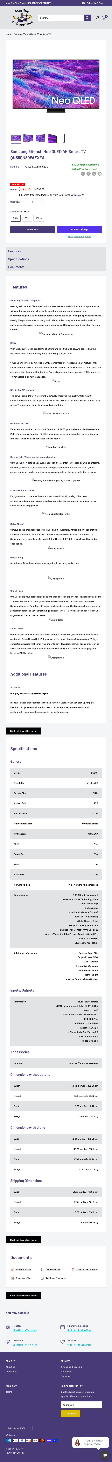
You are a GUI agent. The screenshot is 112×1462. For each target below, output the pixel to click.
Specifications (18, 259)
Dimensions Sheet (23, 1278)
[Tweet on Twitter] (94, 173)
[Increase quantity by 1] (40, 202)
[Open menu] (7, 18)
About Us (10, 1366)
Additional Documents (56, 1278)
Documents (16, 267)
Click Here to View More (25, 1330)
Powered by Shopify (15, 1453)
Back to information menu (23, 731)
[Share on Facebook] (83, 173)
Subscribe (70, 1413)
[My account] (97, 17)
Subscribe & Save (95, 3)
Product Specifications (87, 1269)
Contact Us (11, 1371)
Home (8, 34)
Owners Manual (53, 1269)
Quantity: (15, 201)
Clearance (66, 1371)
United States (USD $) (16, 1428)
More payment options (79, 236)
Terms (9, 1391)
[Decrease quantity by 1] (25, 202)
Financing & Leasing (71, 1366)
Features (14, 251)
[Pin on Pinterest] (88, 173)
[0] (104, 18)
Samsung (14, 167)
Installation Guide (23, 1269)
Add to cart (32, 229)
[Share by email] (100, 173)
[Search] (87, 18)
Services (65, 1376)
